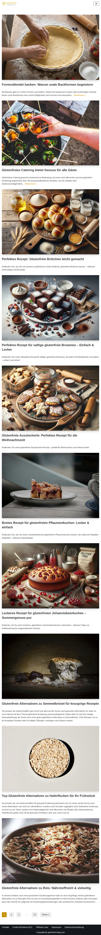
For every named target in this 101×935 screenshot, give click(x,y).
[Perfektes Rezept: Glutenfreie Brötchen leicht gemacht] (50, 221)
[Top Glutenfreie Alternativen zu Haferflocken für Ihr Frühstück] (50, 758)
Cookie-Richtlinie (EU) (22, 927)
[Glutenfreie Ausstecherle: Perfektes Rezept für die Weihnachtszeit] (50, 398)
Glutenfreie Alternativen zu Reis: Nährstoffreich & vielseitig (46, 888)
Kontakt (5, 927)
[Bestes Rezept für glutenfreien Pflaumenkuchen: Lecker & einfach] (50, 485)
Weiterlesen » (80, 95)
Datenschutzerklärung (74, 927)
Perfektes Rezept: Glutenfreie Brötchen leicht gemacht (43, 259)
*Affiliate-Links (42, 927)
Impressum (56, 927)
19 (35, 915)
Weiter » (45, 915)
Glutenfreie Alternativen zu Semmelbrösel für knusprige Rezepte (50, 703)
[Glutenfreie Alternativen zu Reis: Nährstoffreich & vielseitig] (50, 850)
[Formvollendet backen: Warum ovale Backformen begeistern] (50, 47)
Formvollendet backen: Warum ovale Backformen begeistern (47, 84)
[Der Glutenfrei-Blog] (9, 3)
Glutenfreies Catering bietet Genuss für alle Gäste (39, 170)
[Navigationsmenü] (96, 3)
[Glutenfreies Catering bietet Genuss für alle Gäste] (50, 132)
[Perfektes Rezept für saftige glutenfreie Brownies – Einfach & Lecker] (50, 307)
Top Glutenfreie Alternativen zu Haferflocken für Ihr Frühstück (48, 796)
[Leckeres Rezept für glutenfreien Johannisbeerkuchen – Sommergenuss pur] (50, 575)
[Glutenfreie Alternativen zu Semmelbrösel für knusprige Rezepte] (50, 666)
